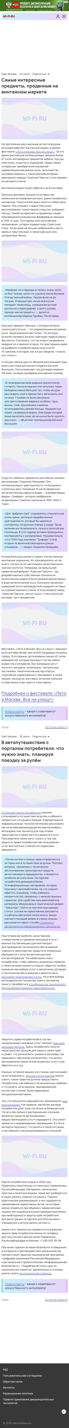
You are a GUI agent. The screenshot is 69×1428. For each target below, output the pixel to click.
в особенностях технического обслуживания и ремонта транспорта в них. (33, 986)
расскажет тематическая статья (21, 976)
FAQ (5, 1369)
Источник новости (56, 727)
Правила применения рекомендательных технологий (28, 1401)
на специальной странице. (35, 1273)
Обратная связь (13, 1381)
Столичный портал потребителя (21, 812)
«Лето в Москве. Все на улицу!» (35, 151)
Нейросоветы (14, 711)
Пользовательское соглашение (22, 1375)
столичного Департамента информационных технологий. (32, 924)
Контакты (9, 1387)
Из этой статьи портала (40, 1075)
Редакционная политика (18, 1393)
